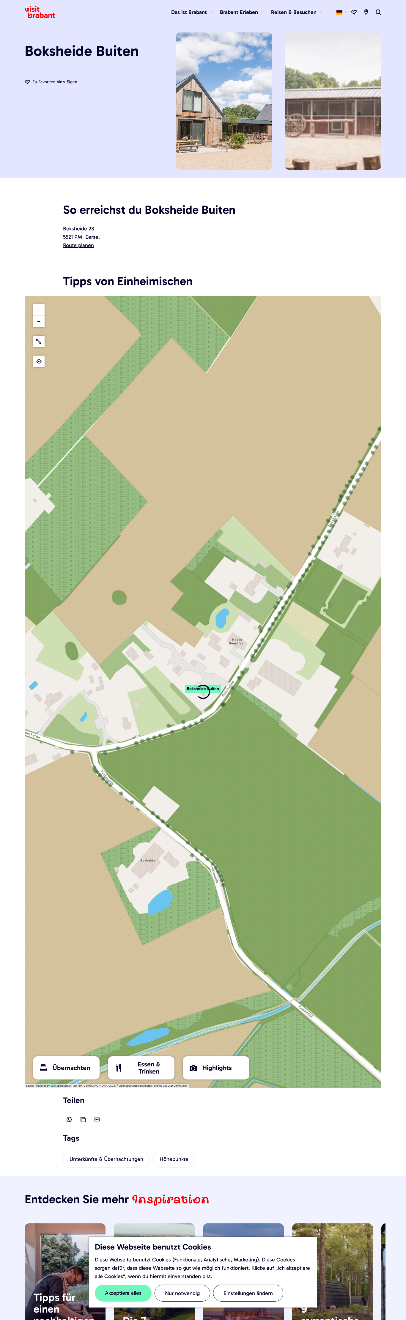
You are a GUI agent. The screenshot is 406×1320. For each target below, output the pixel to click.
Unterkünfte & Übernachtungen (106, 1159)
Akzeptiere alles (123, 1293)
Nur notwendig (182, 1293)
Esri (53, 1085)
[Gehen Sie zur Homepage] (43, 12)
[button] (39, 310)
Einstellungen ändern (248, 1293)
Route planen (78, 245)
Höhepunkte (174, 1159)
